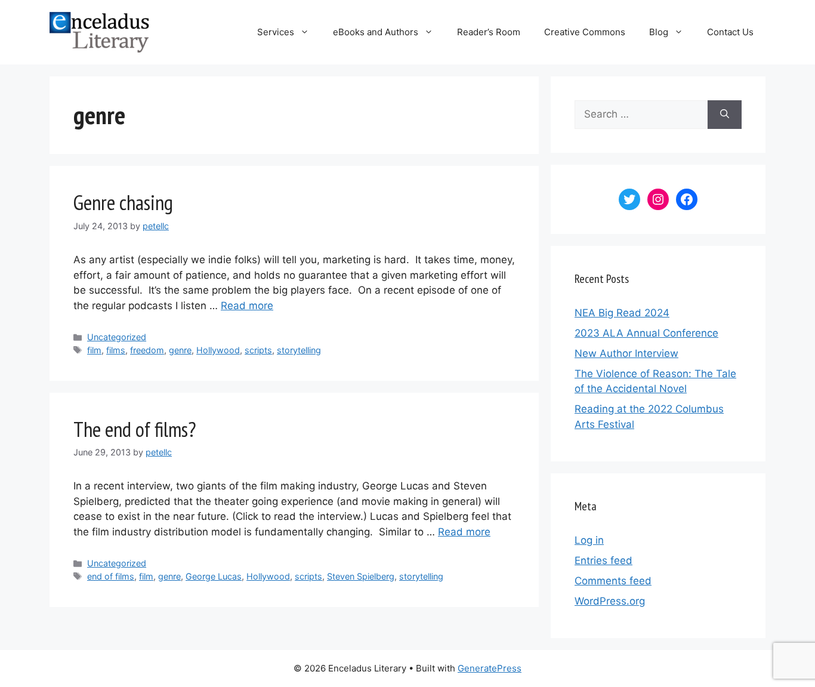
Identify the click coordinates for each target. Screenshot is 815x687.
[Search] (725, 114)
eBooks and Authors (375, 32)
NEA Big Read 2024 (622, 313)
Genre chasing (123, 202)
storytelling (299, 350)
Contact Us (730, 32)
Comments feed (613, 581)
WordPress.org (610, 601)
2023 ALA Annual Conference (646, 333)
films (115, 350)
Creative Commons (584, 32)
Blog (658, 32)
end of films (110, 576)
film (94, 350)
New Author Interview (626, 353)
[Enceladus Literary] (99, 32)
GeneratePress (489, 668)
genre (180, 350)
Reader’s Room (488, 32)
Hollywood (218, 350)
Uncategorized (116, 337)
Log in (589, 540)
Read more (247, 306)
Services (275, 32)
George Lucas (214, 576)
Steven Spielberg (360, 576)
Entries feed (603, 560)
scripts (258, 350)
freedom (147, 350)
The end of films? (134, 429)
